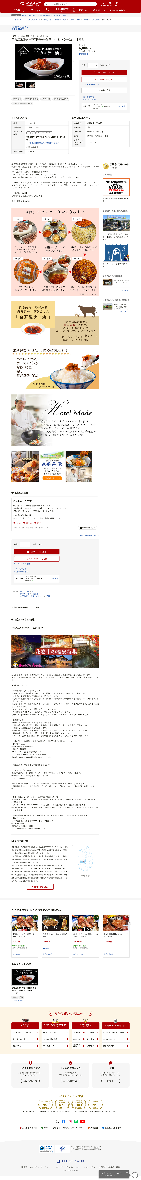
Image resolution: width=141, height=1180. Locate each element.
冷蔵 (48, 596)
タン (33, 591)
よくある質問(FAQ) (70, 1081)
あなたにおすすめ (62, 10)
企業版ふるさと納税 (113, 1128)
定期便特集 (90, 1046)
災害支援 (94, 1128)
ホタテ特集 (90, 1039)
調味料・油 (25, 594)
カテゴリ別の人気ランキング (22, 1032)
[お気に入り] (135, 1175)
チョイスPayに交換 (109, 1039)
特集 (74, 10)
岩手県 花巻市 (18, 1001)
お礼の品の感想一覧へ (89, 535)
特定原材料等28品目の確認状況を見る (43, 143)
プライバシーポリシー (73, 1167)
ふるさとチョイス (29, 1128)
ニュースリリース (36, 1167)
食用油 (35, 594)
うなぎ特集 (76, 1032)
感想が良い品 (17, 1046)
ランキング (48, 10)
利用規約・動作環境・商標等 (110, 1167)
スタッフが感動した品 (50, 1039)
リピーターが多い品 (19, 1039)
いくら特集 (90, 1032)
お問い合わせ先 (89, 99)
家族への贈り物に (108, 1046)
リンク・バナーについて (54, 1167)
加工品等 (24, 596)
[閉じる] (127, 1173)
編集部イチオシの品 (49, 1032)
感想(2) (47, 948)
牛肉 (27, 591)
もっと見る (124, 290)
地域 (35, 10)
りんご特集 (76, 1039)
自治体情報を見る (41, 887)
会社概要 (24, 1167)
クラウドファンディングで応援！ (113, 1032)
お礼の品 (20, 10)
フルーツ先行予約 (48, 1046)
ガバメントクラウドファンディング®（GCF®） (63, 1128)
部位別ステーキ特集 (77, 1046)
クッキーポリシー (90, 1167)
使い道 (84, 10)
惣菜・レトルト (37, 596)
